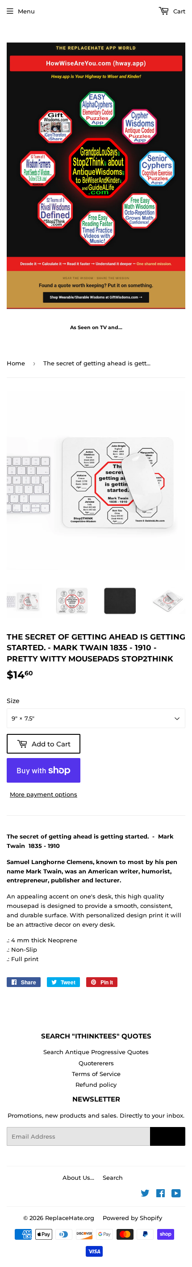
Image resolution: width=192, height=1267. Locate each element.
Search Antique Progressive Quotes (96, 1051)
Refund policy (96, 1084)
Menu (26, 11)
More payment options (43, 794)
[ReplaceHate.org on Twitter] (145, 1194)
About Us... (78, 1177)
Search (113, 1177)
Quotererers (96, 1063)
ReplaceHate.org (69, 1217)
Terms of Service (96, 1073)
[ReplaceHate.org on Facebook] (160, 1194)
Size (13, 701)
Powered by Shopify (132, 1217)
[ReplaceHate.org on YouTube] (176, 1194)
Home (16, 363)
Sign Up (167, 1136)
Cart (178, 11)
